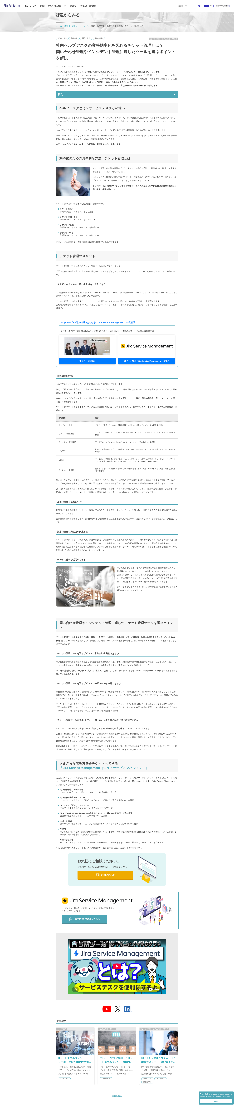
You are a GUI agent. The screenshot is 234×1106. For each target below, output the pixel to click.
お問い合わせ (108, 875)
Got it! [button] (216, 1101)
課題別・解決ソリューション (76, 26)
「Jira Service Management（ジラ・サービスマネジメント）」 (105, 768)
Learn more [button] (226, 1096)
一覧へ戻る (117, 1096)
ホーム (59, 26)
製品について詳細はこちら (87, 919)
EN (211, 6)
